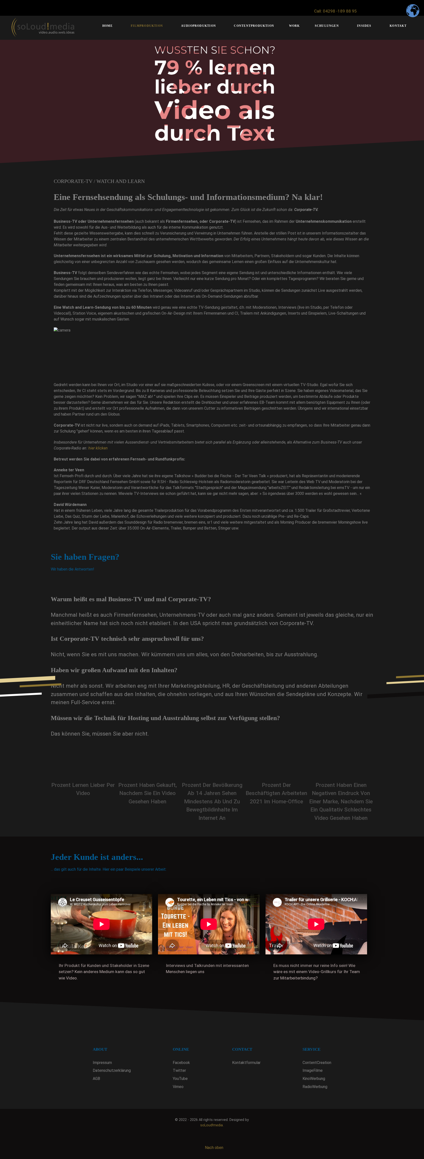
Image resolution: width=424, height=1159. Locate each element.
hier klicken (98, 448)
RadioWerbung (315, 1086)
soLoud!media (211, 1125)
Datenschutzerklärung (112, 1070)
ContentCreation (317, 1062)
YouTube (180, 1078)
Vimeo (178, 1086)
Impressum (102, 1062)
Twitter (179, 1070)
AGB (96, 1078)
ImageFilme (313, 1070)
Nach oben (213, 1147)
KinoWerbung (314, 1078)
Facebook (181, 1062)
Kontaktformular (246, 1062)
